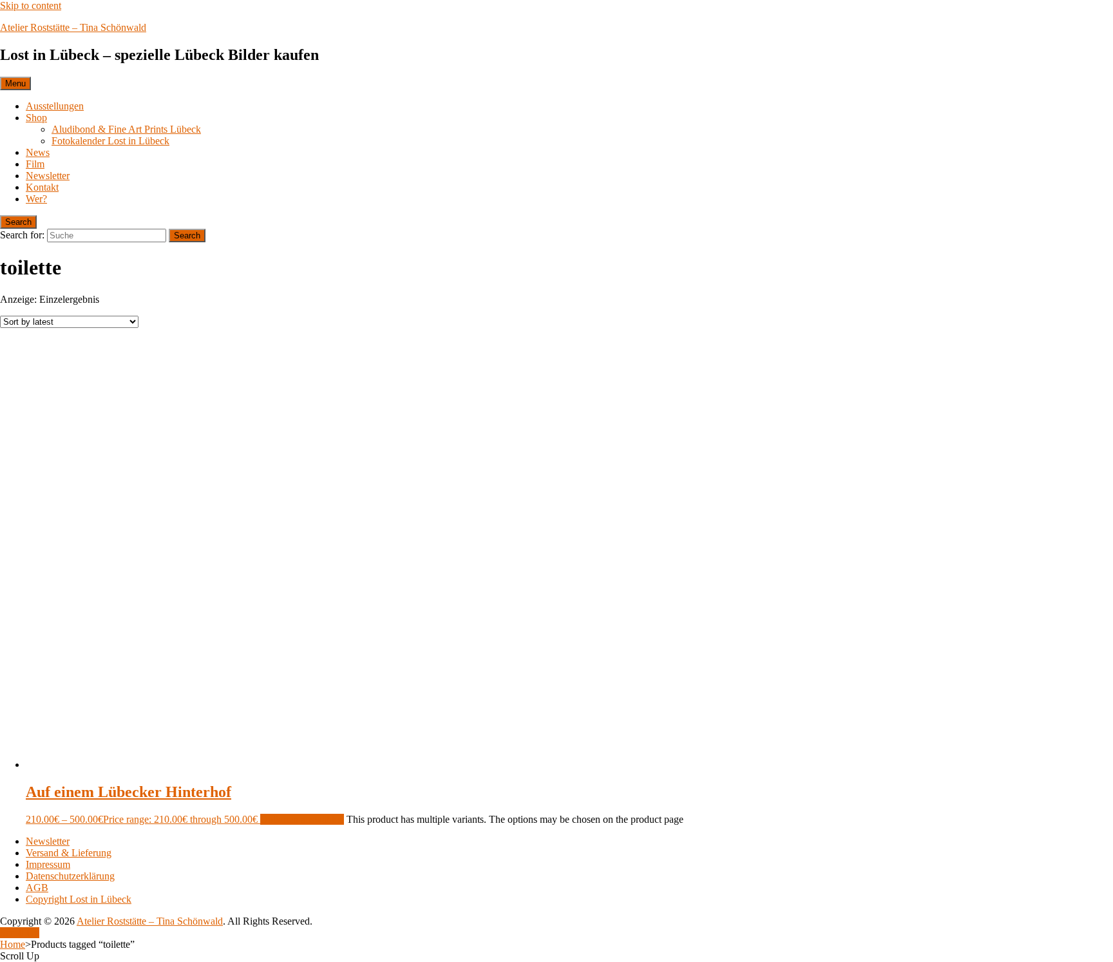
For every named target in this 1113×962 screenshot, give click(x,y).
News (38, 152)
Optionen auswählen (302, 819)
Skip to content (30, 5)
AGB (37, 887)
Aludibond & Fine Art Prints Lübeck (126, 129)
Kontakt (42, 187)
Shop (36, 117)
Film (35, 164)
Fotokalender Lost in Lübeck (110, 140)
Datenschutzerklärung (70, 876)
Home (12, 944)
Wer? (36, 198)
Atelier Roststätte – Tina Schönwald (73, 27)
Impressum (48, 864)
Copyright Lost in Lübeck (78, 899)
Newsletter (48, 175)
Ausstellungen (55, 106)
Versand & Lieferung (68, 852)
